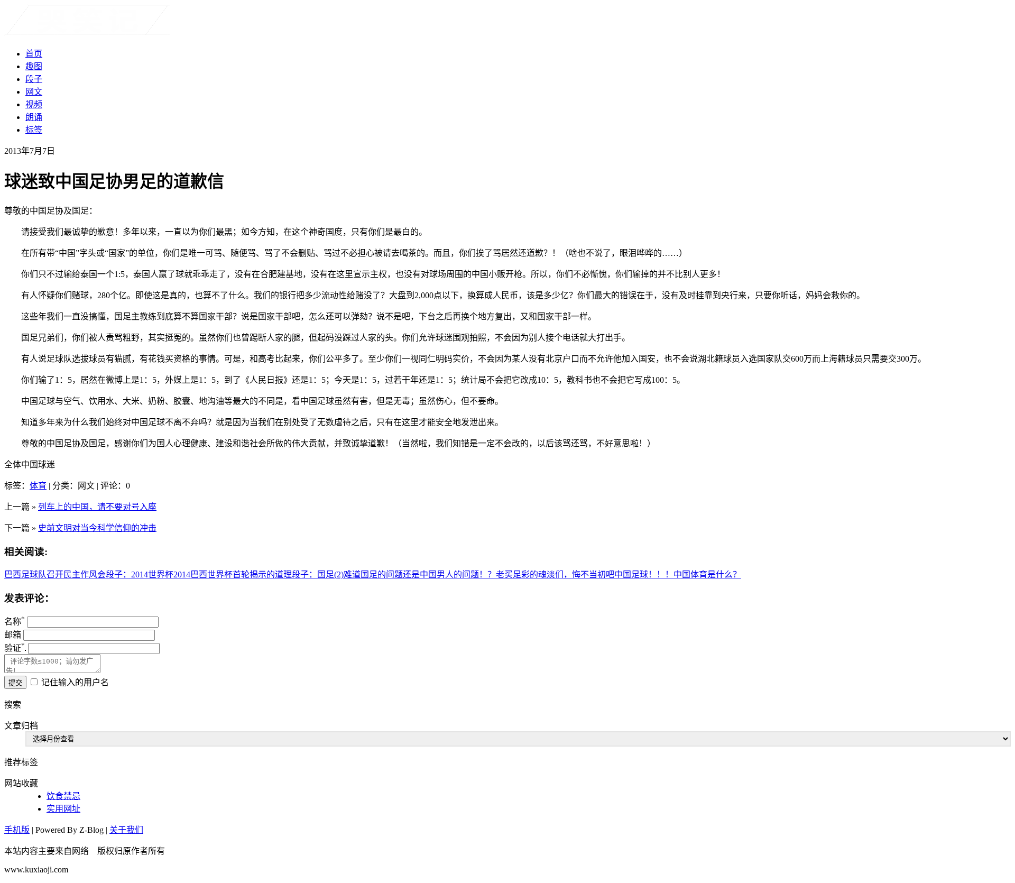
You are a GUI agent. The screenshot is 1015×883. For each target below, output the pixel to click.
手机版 (17, 829)
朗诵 (33, 117)
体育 (38, 485)
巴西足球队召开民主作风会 (55, 574)
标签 (33, 129)
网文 (33, 91)
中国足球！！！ (643, 574)
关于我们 (126, 829)
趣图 (33, 66)
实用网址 (63, 808)
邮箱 (12, 634)
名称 (14, 621)
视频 (33, 104)
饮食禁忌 (63, 796)
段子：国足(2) (318, 574)
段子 (33, 79)
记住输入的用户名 (75, 682)
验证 (14, 647)
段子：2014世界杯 (139, 574)
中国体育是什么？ (707, 574)
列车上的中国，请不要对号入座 (97, 506)
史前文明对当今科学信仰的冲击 (97, 527)
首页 (33, 53)
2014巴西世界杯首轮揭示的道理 (232, 574)
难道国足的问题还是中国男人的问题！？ (420, 574)
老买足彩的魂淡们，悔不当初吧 (555, 574)
